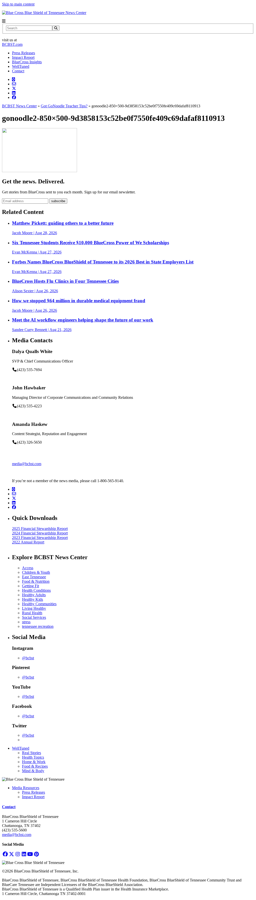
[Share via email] (14, 84)
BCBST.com (12, 44)
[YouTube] (30, 854)
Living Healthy (34, 608)
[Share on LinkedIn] (14, 93)
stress (26, 622)
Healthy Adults (34, 595)
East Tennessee (34, 577)
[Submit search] (56, 28)
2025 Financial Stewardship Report (40, 528)
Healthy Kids (32, 599)
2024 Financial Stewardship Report (40, 533)
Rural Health (32, 613)
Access (27, 568)
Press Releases (23, 53)
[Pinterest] (36, 854)
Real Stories (31, 753)
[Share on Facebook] (14, 97)
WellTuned (20, 66)
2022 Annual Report (28, 542)
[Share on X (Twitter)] (14, 88)
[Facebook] (5, 854)
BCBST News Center (19, 106)
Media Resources (25, 788)
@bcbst (28, 658)
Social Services (34, 617)
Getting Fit (30, 586)
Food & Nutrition (36, 581)
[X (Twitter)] (11, 854)
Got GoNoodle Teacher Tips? (64, 106)
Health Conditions (36, 590)
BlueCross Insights (27, 62)
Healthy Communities (39, 604)
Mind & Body (33, 771)
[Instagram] (17, 854)
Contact (18, 71)
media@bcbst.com (26, 464)
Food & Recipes (35, 766)
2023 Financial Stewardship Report (40, 537)
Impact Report (23, 57)
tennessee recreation (38, 626)
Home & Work (34, 762)
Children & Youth (36, 572)
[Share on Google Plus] (13, 79)
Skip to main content (18, 4)
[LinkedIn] (24, 854)
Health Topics (33, 757)
